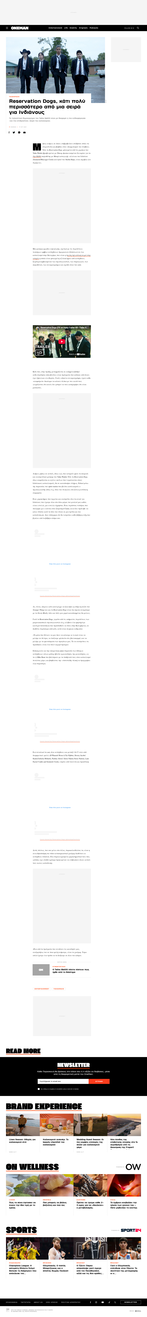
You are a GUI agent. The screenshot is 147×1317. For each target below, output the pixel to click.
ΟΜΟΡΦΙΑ (47, 1200)
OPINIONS (47, 1263)
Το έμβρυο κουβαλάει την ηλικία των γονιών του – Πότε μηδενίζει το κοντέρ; (123, 1205)
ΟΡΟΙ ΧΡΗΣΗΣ (52, 1302)
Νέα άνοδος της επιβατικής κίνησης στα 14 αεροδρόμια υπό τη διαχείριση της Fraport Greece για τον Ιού (124, 1144)
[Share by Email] (24, 132)
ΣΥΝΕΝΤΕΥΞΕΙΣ (59, 966)
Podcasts (94, 28)
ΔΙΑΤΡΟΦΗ (81, 1200)
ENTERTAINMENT (42, 989)
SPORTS (21, 1230)
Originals (83, 28)
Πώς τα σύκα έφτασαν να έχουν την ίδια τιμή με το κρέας (22, 1205)
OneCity (73, 28)
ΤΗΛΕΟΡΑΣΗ (14, 96)
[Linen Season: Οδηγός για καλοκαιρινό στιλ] (23, 1125)
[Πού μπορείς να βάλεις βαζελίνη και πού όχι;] (57, 1185)
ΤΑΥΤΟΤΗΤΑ (25, 1302)
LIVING (12, 1200)
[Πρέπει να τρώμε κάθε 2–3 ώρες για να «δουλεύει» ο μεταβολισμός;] (90, 1185)
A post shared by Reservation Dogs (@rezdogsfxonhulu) (60, 596)
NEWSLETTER (130, 1302)
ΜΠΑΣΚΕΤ (81, 1263)
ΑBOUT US (38, 1302)
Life (66, 28)
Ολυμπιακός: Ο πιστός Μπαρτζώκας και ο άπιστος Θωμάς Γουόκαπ (55, 1268)
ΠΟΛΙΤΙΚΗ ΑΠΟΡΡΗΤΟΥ (71, 1302)
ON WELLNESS (32, 1167)
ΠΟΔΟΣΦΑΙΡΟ (14, 1263)
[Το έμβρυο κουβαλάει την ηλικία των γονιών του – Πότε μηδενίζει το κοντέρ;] (124, 1185)
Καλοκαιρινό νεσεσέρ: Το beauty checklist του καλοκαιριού (55, 1142)
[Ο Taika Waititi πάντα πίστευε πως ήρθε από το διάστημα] (41, 970)
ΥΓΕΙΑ (113, 1200)
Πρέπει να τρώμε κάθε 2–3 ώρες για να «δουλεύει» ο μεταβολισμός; (90, 1205)
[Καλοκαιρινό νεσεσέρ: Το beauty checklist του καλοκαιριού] (57, 1125)
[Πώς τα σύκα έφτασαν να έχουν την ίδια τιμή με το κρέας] (23, 1185)
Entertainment (55, 28)
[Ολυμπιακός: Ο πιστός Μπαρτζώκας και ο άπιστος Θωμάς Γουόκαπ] (57, 1248)
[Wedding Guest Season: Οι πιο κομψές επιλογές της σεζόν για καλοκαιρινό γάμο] (90, 1125)
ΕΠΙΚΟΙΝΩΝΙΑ (11, 1302)
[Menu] (7, 28)
